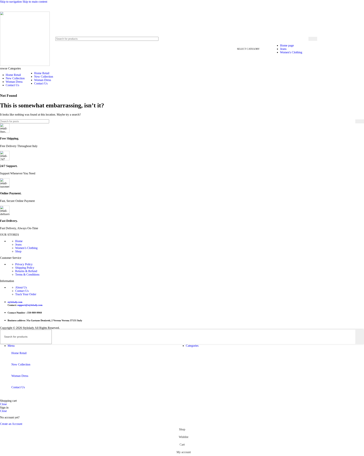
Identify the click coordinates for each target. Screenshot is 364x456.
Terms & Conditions (27, 274)
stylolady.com (15, 302)
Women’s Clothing (26, 248)
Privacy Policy (24, 264)
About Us (21, 287)
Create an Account (11, 423)
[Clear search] (273, 38)
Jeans (283, 48)
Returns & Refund (26, 271)
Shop (18, 251)
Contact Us (22, 290)
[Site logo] (25, 64)
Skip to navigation (11, 1)
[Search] (312, 39)
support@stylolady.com (29, 305)
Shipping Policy (24, 267)
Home (19, 241)
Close (3, 404)
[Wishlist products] (350, 39)
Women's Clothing (291, 52)
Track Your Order (25, 294)
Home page (287, 45)
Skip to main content (35, 1)
